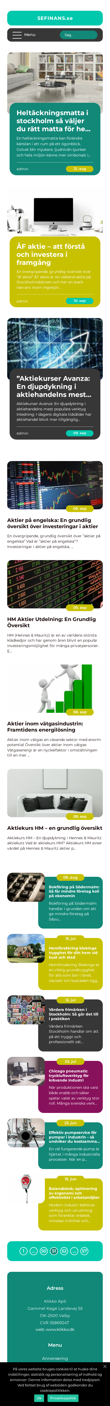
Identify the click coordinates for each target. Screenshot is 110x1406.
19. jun (71, 1179)
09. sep (79, 433)
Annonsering (55, 1358)
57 (84, 1251)
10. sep (80, 300)
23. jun (70, 1122)
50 (43, 1251)
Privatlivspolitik (63, 1398)
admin (22, 169)
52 (64, 1251)
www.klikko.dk (60, 1329)
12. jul (70, 1000)
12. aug (80, 168)
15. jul (70, 938)
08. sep (80, 712)
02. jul (70, 1061)
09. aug (70, 877)
